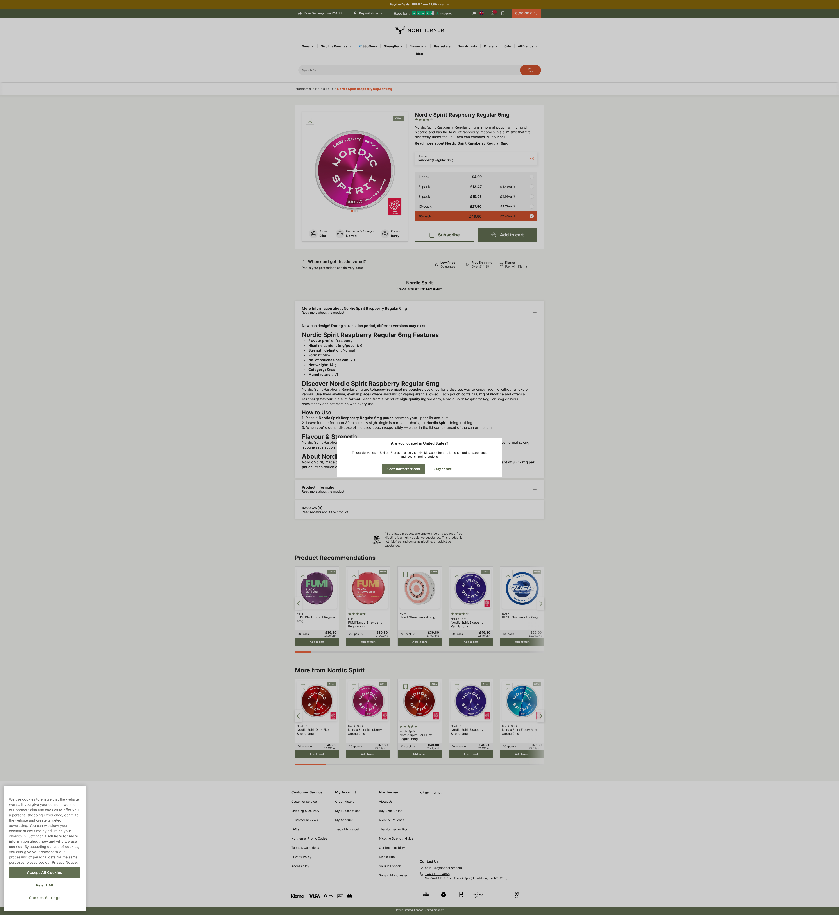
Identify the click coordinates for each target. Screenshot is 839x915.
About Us (385, 801)
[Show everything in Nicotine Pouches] (350, 46)
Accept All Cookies (44, 872)
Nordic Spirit (312, 462)
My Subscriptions (347, 811)
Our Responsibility (392, 847)
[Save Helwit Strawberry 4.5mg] (405, 574)
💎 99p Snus (367, 46)
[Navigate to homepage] (484, 791)
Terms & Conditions (305, 847)
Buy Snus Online (390, 811)
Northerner (389, 792)
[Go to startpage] (419, 30)
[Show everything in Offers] (496, 46)
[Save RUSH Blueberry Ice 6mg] (508, 574)
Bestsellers (442, 46)
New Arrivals (467, 46)
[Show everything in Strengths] (402, 46)
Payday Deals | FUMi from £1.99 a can (417, 4)
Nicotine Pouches (334, 46)
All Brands (525, 46)
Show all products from (419, 288)
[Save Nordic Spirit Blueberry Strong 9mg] (457, 687)
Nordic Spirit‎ (324, 89)
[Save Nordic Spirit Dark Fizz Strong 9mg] (303, 687)
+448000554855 (437, 874)
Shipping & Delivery (305, 811)
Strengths (391, 46)
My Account (345, 792)
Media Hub (387, 857)
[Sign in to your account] (492, 13)
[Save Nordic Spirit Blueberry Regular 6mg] (457, 574)
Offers (489, 46)
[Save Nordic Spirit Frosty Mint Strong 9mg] (508, 687)
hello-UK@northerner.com (443, 868)
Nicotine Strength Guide (396, 838)
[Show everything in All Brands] (536, 46)
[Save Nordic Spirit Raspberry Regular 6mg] (310, 120)
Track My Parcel (347, 829)
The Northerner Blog (393, 829)
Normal (351, 236)
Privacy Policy (301, 857)
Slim (322, 236)
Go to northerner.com (403, 469)
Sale (507, 46)
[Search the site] (530, 70)
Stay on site (443, 469)
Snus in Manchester (393, 875)
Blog (419, 53)
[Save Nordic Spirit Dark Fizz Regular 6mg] (405, 687)
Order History (344, 801)
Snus (306, 46)
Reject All (44, 885)
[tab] (352, 211)
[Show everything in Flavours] (426, 46)
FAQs (295, 829)
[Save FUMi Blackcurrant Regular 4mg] (303, 574)
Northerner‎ (303, 89)
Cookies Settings (45, 897)
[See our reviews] (422, 13)
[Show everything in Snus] (312, 46)
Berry (395, 236)
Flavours (416, 46)
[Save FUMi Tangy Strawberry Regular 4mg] (354, 574)
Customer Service (307, 792)
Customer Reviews (304, 820)
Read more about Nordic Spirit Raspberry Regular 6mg (461, 143)
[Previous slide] (298, 603)
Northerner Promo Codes (309, 838)
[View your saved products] (503, 13)
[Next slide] (540, 603)
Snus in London (390, 866)
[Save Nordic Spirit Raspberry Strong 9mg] (354, 687)
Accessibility (300, 866)
